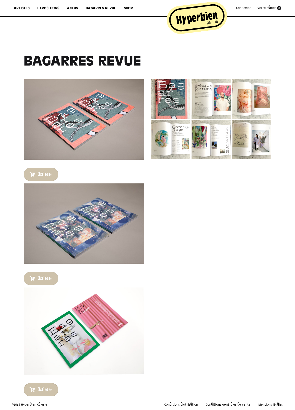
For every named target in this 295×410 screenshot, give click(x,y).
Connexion (243, 8)
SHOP (128, 8)
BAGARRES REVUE (101, 8)
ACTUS (72, 8)
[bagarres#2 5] (211, 99)
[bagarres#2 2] (251, 99)
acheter (45, 174)
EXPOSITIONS (48, 8)
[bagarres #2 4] (211, 139)
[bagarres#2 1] (170, 139)
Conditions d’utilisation (181, 404)
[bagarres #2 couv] (170, 99)
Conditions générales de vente (228, 404)
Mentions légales (270, 404)
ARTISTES (22, 8)
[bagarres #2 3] (251, 139)
